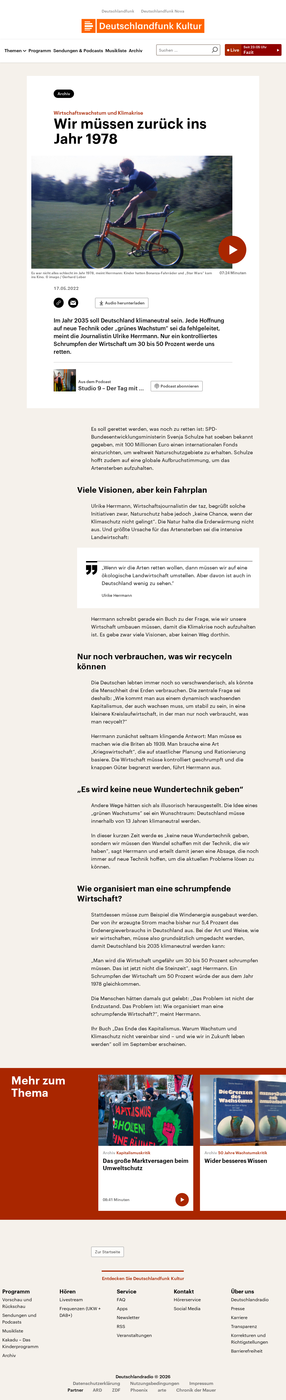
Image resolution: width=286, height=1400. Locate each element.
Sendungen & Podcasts (78, 50)
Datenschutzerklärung (96, 1383)
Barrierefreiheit (247, 1350)
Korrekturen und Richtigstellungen (249, 1338)
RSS (121, 1326)
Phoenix (139, 1389)
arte (162, 1389)
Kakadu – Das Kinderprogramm (20, 1343)
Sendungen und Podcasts (19, 1318)
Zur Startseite (107, 1251)
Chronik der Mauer (196, 1389)
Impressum (201, 1383)
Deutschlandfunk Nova (162, 11)
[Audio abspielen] (232, 250)
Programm (39, 50)
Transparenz (244, 1326)
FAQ (121, 1299)
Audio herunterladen (125, 302)
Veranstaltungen (134, 1335)
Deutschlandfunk (118, 11)
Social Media (187, 1308)
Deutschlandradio (250, 1299)
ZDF (116, 1389)
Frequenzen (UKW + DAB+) (80, 1312)
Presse (238, 1308)
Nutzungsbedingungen (154, 1383)
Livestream (71, 1299)
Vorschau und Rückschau (17, 1303)
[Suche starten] (215, 50)
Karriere (239, 1317)
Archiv (135, 50)
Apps (122, 1308)
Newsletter (128, 1317)
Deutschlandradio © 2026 (143, 1376)
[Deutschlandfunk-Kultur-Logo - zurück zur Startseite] (143, 26)
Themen (13, 50)
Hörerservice (187, 1299)
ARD (97, 1389)
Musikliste (116, 50)
